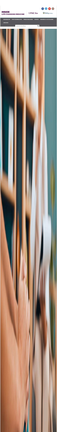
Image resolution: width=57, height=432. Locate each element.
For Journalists (17, 19)
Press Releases (28, 19)
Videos (36, 19)
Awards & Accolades (46, 19)
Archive (5, 22)
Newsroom (6, 19)
